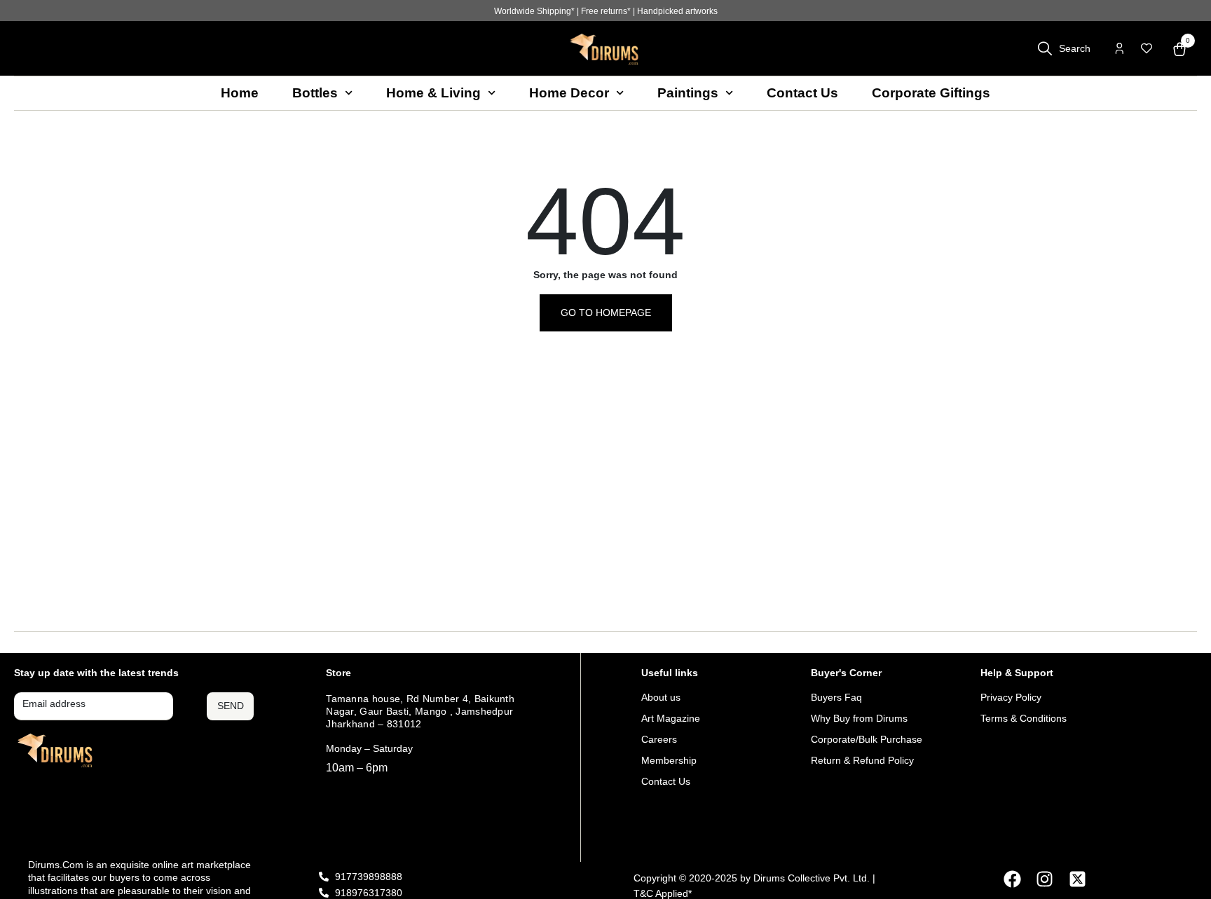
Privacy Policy (1010, 697)
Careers (659, 739)
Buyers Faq (836, 697)
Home (240, 92)
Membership (669, 760)
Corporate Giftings (931, 92)
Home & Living (433, 92)
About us (660, 697)
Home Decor (569, 92)
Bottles (315, 92)
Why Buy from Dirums (859, 718)
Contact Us (802, 92)
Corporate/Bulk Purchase (866, 739)
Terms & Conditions (1023, 718)
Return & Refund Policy (862, 760)
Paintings (687, 92)
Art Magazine (670, 718)
